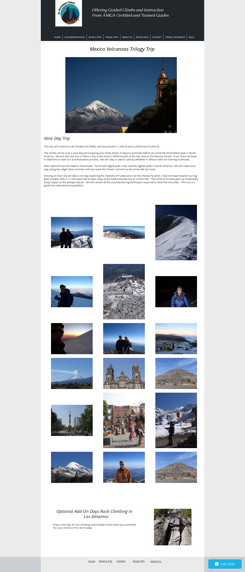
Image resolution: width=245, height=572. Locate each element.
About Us (155, 561)
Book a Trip (105, 561)
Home (91, 561)
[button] (112, 37)
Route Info (139, 561)
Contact (121, 561)
